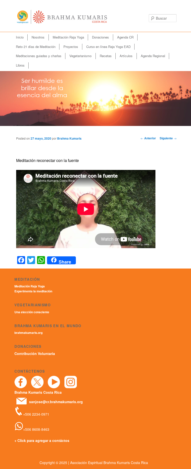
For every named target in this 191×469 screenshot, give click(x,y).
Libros (20, 65)
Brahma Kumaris (69, 138)
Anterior (148, 138)
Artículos (126, 55)
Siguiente (168, 138)
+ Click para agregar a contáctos (41, 440)
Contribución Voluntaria (34, 353)
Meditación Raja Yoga (68, 37)
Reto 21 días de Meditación (35, 46)
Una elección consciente (31, 312)
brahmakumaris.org (28, 332)
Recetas (106, 55)
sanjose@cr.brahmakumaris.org (56, 401)
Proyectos (70, 46)
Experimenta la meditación (33, 291)
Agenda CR (125, 37)
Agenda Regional (153, 55)
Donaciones (100, 37)
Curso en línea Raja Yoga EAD (108, 46)
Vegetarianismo (80, 55)
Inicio (20, 37)
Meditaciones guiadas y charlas (38, 55)
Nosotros (38, 37)
